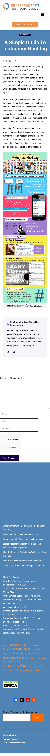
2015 (7, 645)
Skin (34, 662)
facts (15, 653)
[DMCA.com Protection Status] (10, 687)
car (42, 649)
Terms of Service (11, 739)
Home (6, 657)
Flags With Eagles (11, 577)
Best (15, 649)
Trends (12, 670)
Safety (26, 662)
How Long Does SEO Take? (15, 625)
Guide (23, 653)
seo (30, 662)
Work (31, 670)
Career (5, 653)
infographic (41, 658)
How (13, 657)
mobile (15, 662)
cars (10, 653)
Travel (5, 670)
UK (18, 670)
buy (34, 649)
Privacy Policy (9, 735)
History (36, 653)
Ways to (26, 670)
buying (38, 649)
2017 (17, 645)
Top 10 (40, 666)
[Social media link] (8, 352)
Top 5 (34, 666)
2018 (21, 645)
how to (22, 657)
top (29, 666)
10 (4, 645)
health (30, 653)
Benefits (7, 649)
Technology (16, 666)
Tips (24, 666)
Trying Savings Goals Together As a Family (22, 596)
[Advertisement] (25, 496)
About (36, 645)
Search (38, 717)
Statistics (7, 666)
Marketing (25, 35)
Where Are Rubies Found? (14, 607)
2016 (12, 645)
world (37, 670)
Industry (32, 658)
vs (21, 670)
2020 (30, 645)
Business (25, 649)
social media (41, 662)
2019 (26, 645)
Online (21, 662)
